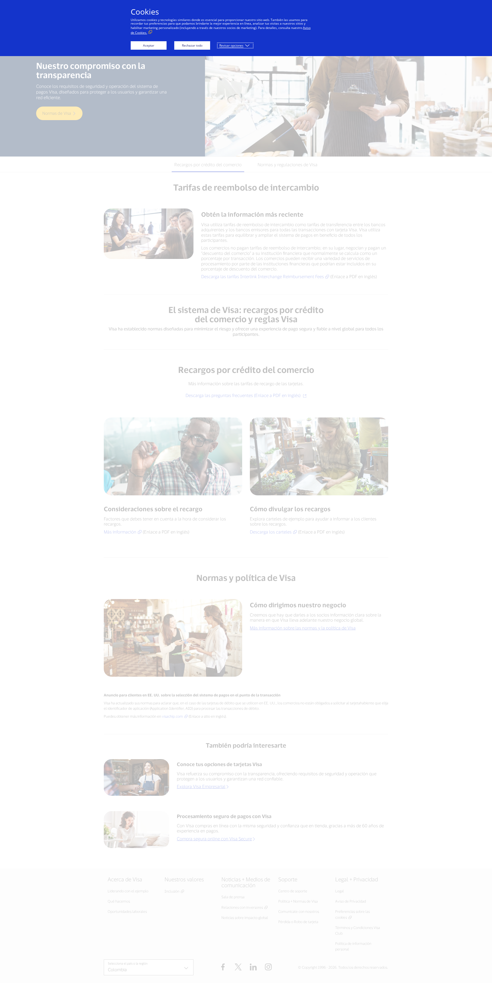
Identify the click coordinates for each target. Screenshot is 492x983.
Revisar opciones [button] (231, 45)
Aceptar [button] (148, 45)
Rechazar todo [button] (192, 45)
